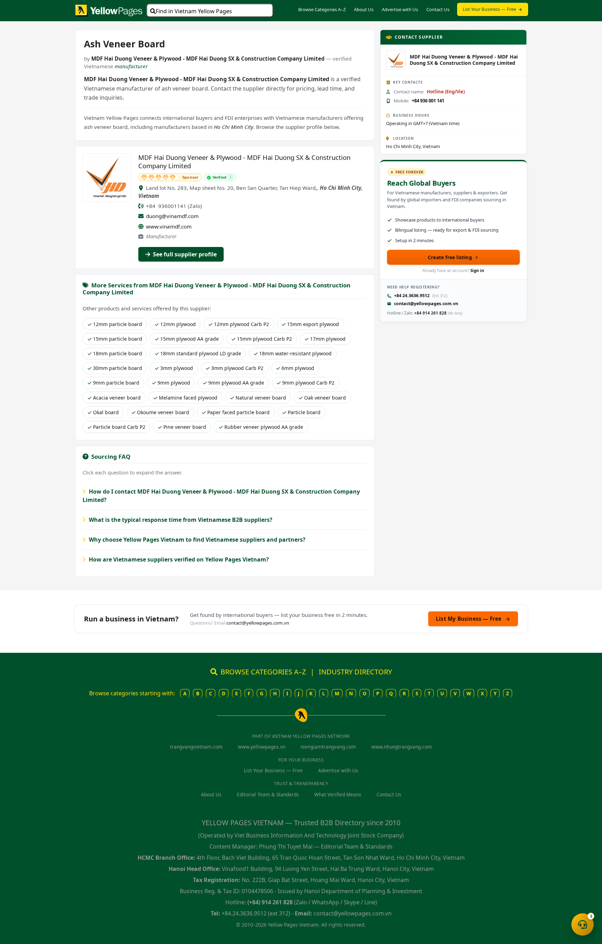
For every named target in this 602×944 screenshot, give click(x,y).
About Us (363, 9)
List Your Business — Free (489, 9)
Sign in (477, 270)
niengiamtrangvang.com (328, 746)
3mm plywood (176, 368)
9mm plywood (173, 382)
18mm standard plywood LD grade (200, 353)
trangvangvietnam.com (196, 746)
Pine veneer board (184, 427)
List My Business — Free (473, 618)
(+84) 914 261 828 (270, 902)
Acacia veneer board (117, 397)
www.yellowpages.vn (261, 746)
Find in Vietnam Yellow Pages (194, 11)
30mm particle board (117, 368)
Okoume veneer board (163, 412)
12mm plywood (178, 324)
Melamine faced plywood (188, 397)
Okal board (106, 412)
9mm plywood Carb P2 (308, 382)
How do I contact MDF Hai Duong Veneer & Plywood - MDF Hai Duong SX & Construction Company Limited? (221, 496)
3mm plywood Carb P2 (237, 368)
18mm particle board (117, 353)
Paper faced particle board (238, 412)
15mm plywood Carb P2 (264, 338)
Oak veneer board (325, 397)
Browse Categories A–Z (322, 9)
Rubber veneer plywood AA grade (263, 427)
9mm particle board (116, 382)
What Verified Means (337, 794)
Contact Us (437, 9)
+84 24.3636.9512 (412, 296)
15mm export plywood (313, 324)
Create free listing (450, 257)
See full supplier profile (184, 254)
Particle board (304, 412)
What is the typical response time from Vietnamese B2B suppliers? (179, 520)
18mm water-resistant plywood (295, 353)
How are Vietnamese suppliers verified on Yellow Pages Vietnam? (178, 559)
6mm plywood (297, 368)
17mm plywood (328, 338)
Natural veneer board (261, 397)
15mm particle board (117, 338)
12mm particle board (117, 324)
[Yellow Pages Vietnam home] (109, 10)
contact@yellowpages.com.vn (426, 304)
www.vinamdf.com (169, 226)
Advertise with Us (400, 9)
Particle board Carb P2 (119, 427)
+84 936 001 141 (428, 101)
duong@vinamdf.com (172, 215)
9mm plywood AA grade (236, 382)
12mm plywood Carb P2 (241, 324)
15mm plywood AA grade (189, 338)
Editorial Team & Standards (268, 794)
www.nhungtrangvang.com (401, 746)
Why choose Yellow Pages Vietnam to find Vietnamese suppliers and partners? (196, 539)
